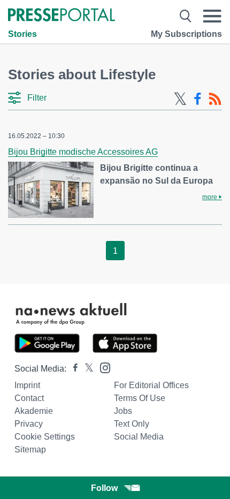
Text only (131, 423)
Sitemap (30, 449)
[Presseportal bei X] (86, 368)
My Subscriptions (186, 34)
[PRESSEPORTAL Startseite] (61, 15)
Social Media (139, 436)
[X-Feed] (180, 99)
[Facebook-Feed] (198, 99)
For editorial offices (151, 385)
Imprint (27, 385)
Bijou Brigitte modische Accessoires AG (83, 151)
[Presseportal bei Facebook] (72, 368)
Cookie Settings (44, 436)
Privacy (28, 423)
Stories (22, 34)
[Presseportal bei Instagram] (102, 367)
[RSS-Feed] (215, 99)
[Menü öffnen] (212, 16)
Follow (104, 488)
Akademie (33, 410)
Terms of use (139, 398)
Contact (29, 398)
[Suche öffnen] (185, 16)
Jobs (123, 410)
